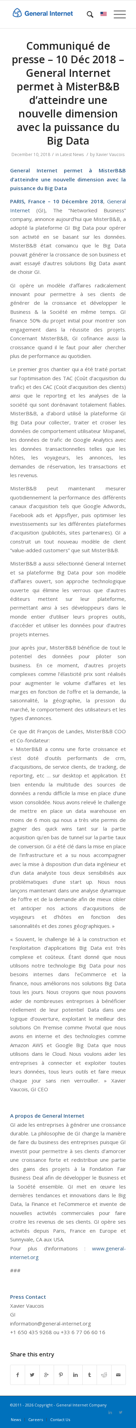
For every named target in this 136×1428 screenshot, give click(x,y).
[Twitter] (120, 1412)
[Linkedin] (110, 1412)
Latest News (72, 154)
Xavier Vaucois (110, 154)
